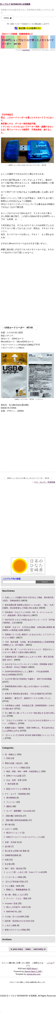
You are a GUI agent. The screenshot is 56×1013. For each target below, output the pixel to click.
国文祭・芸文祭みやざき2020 (17, 921)
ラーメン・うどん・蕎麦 (16, 898)
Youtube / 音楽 (11, 903)
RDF (29, 968)
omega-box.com (34, 974)
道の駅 (8, 846)
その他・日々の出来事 (14, 917)
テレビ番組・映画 (12, 886)
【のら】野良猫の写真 (14, 882)
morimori (26, 50)
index (28, 949)
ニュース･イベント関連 (15, 768)
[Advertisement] (28, 82)
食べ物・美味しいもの (14, 895)
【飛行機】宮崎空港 (13, 816)
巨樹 (8, 758)
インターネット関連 (13, 877)
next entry (38, 949)
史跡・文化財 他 (12, 842)
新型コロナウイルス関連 (16, 789)
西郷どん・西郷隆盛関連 (16, 890)
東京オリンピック (13, 833)
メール (50, 963)
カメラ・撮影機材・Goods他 (18, 811)
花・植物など (10, 754)
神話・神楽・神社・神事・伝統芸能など (23, 771)
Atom (34, 968)
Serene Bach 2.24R (32, 971)
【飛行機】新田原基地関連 (16, 820)
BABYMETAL (11, 912)
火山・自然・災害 (13, 780)
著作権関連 (11, 798)
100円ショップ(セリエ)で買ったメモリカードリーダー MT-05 (28, 42)
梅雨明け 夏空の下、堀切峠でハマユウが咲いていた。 (28, 698)
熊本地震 (11, 784)
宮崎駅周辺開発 (11, 855)
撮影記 (9, 806)
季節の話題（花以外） (14, 763)
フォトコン (11, 802)
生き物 (8, 864)
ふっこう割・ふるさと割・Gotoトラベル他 (24, 872)
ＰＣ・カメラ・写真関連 (44, 482)
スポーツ (9, 829)
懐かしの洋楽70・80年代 (17, 907)
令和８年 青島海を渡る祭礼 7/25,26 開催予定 (25, 694)
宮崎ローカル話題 (13, 776)
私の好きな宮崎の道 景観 (15, 851)
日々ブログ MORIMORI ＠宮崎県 (15, 4)
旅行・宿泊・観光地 (13, 868)
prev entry (18, 949)
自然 (7, 860)
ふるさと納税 (10, 925)
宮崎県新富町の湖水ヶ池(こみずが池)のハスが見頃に (27, 686)
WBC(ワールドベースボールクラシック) (23, 837)
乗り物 (8, 824)
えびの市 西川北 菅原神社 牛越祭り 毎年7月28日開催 (28, 679)
